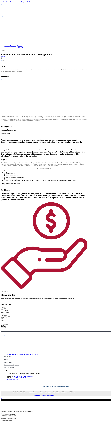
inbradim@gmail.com (12, 379)
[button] (56, 415)
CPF (2, 323)
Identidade (3, 325)
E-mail (2, 309)
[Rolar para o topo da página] (1, 398)
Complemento (4, 315)
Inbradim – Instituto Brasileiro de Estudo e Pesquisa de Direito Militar (17, 2)
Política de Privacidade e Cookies (44, 395)
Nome (2, 307)
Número (3, 314)
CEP (2, 318)
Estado (2, 322)
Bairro (2, 317)
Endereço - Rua (4, 312)
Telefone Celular (5, 311)
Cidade (2, 320)
